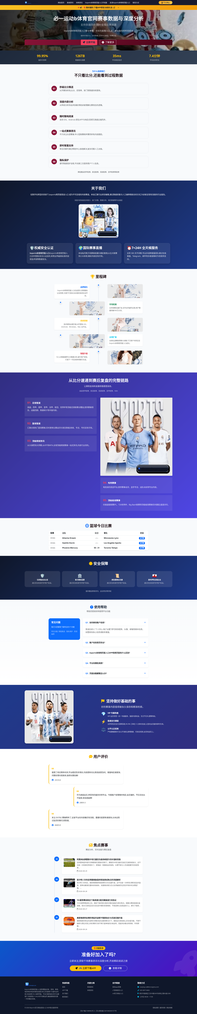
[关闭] (118, 7)
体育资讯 (79, 2)
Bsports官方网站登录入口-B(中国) (41, 1008)
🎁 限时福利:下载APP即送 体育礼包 (98, 7)
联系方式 (136, 2)
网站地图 (169, 1008)
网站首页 (61, 2)
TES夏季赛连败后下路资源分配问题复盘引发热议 (96, 900)
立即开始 (90, 42)
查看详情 (117, 968)
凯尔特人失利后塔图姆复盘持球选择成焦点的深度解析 (99, 880)
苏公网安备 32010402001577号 (106, 1011)
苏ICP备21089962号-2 (87, 1011)
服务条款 (163, 1008)
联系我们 (65, 997)
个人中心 (166, 2)
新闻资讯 (70, 2)
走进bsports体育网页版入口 (120, 2)
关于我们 (65, 993)
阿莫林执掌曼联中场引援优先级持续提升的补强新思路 (99, 859)
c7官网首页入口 (117, 990)
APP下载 (65, 990)
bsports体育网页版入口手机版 (96, 2)
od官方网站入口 (117, 993)
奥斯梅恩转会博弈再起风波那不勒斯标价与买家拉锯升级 (99, 918)
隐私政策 (156, 1008)
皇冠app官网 (116, 987)
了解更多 (109, 42)
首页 (63, 987)
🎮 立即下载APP (87, 968)
